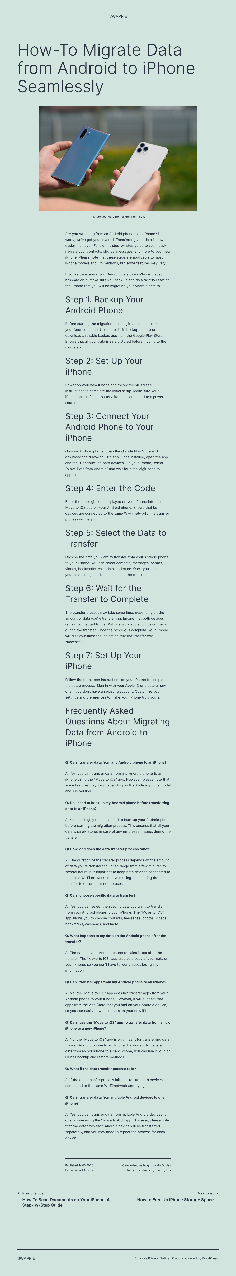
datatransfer (145, 1170)
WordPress (210, 1258)
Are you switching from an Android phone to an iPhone (110, 234)
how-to (159, 1170)
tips (168, 1170)
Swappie (118, 16)
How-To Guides (160, 1165)
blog (146, 1165)
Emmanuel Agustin (81, 1170)
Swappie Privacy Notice (152, 1258)
